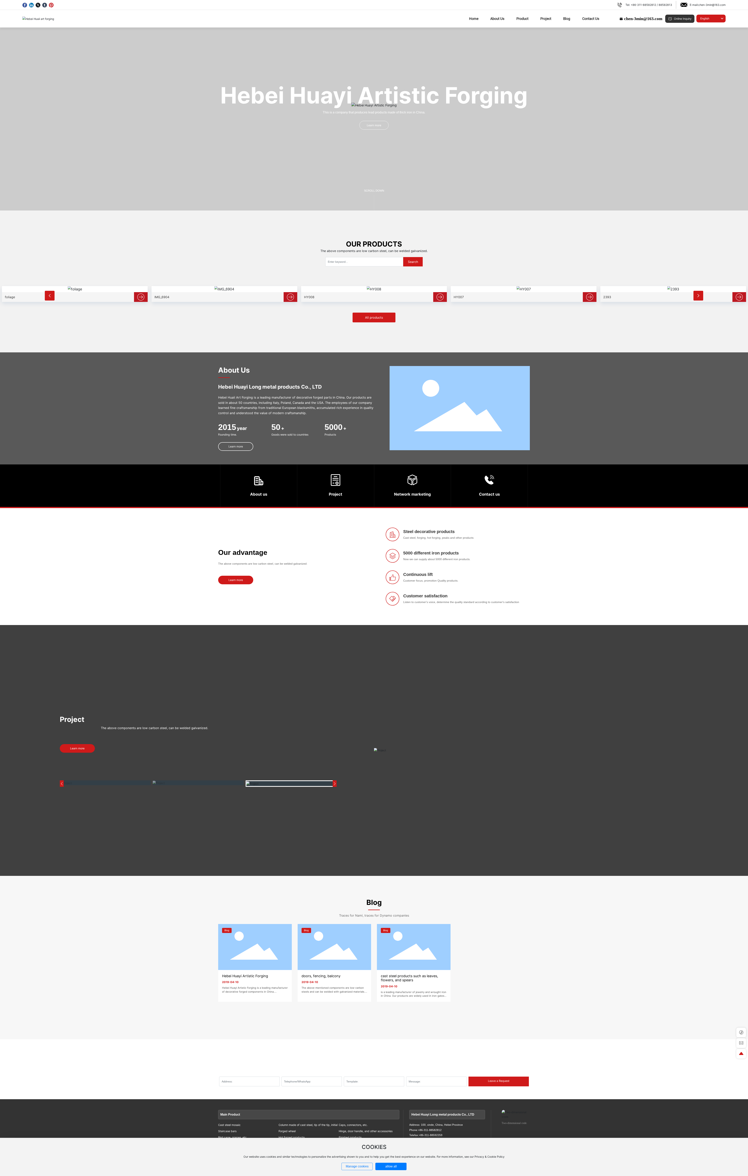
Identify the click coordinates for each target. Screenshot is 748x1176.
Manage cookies (357, 1166)
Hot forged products (292, 1137)
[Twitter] (38, 5)
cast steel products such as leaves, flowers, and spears (409, 978)
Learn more (374, 125)
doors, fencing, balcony (321, 976)
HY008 (159, 297)
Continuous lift (418, 574)
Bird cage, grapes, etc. (232, 1137)
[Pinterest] (51, 5)
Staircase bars (227, 1131)
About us (258, 494)
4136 (606, 297)
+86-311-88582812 (643, 4)
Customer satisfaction (425, 595)
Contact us (489, 494)
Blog (226, 930)
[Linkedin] (31, 5)
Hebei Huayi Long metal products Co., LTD (270, 387)
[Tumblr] (44, 5)
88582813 (665, 4)
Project (335, 494)
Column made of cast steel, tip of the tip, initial (308, 1124)
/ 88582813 (517, 1056)
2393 (457, 297)
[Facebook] (24, 5)
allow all (391, 1166)
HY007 (309, 297)
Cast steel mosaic (229, 1124)
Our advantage (242, 552)
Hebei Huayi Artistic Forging (245, 976)
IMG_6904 (12, 297)
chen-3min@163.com (712, 4)
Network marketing (412, 494)
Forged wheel (287, 1131)
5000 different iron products (431, 553)
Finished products (350, 1137)
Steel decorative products (429, 531)
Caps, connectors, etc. (353, 1124)
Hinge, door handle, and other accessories (366, 1131)
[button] (50, 296)
